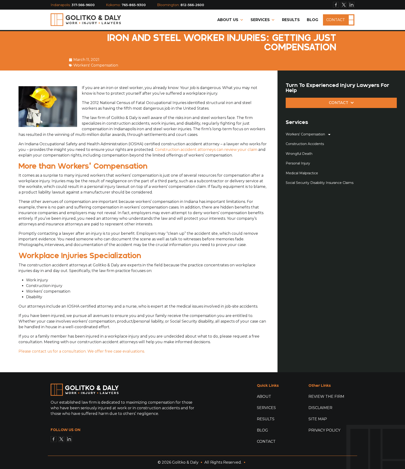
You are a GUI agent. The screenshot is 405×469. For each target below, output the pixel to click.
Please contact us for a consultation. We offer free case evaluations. (82, 351)
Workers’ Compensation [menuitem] (305, 134)
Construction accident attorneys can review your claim (206, 149)
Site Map (317, 419)
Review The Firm (326, 396)
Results (291, 20)
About (264, 396)
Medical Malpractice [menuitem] (302, 173)
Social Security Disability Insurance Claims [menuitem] (319, 183)
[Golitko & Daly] (86, 19)
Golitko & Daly (185, 462)
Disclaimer (320, 408)
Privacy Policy (324, 430)
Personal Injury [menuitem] (298, 163)
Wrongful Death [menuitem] (299, 154)
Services (260, 20)
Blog (312, 20)
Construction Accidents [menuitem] (305, 144)
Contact (335, 20)
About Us (227, 20)
